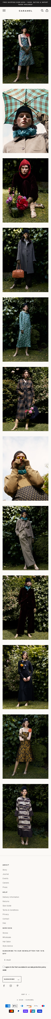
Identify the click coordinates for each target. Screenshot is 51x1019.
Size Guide (7, 906)
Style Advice (8, 946)
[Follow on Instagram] (10, 985)
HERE (4, 970)
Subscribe (9, 979)
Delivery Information (11, 897)
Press (5, 887)
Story (5, 870)
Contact (6, 919)
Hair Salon (7, 941)
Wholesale (7, 937)
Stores (5, 933)
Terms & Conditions (10, 910)
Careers (6, 883)
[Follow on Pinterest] (17, 985)
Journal (6, 874)
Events (5, 878)
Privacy (6, 914)
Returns (6, 901)
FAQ (4, 923)
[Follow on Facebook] (4, 985)
